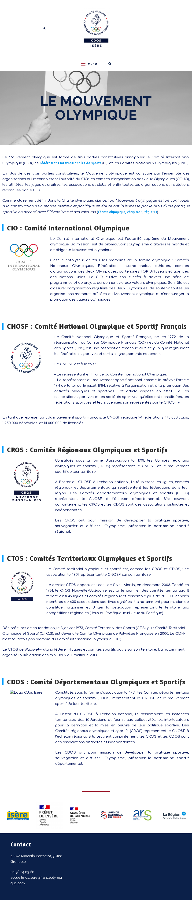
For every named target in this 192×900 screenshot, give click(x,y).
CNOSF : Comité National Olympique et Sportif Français (97, 326)
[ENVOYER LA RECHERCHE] (44, 28)
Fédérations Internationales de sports (70, 163)
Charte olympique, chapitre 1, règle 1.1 (127, 212)
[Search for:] (110, 64)
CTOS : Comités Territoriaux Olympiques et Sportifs (89, 558)
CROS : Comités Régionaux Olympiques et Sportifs (87, 449)
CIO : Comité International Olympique (68, 228)
